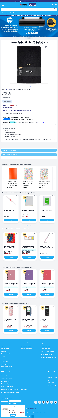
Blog (2, 346)
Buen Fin (50, 380)
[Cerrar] (57, 16)
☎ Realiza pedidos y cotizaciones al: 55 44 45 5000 (28, 1)
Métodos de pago (45, 348)
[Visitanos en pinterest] (47, 402)
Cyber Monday (52, 385)
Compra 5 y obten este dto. (10, 287)
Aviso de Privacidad (46, 346)
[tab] (26, 300)
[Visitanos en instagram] (39, 402)
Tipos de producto (5, 364)
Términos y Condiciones (47, 351)
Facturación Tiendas (26, 346)
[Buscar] (54, 9)
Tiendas (3, 356)
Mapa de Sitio (4, 361)
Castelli (8, 89)
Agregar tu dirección (9, 13)
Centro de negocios (7, 386)
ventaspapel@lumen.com (49, 357)
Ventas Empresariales (6, 366)
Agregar (11, 220)
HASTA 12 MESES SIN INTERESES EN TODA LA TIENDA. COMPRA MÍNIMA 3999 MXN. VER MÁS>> (29, 15)
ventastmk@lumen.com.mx (9, 384)
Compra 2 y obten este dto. (28, 250)
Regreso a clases (52, 377)
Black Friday (51, 382)
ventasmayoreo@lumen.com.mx (11, 392)
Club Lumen (4, 351)
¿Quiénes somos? (5, 354)
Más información (8, 107)
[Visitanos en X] (51, 402)
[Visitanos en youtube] (55, 402)
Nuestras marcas (5, 359)
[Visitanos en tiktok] (35, 402)
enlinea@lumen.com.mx (8, 375)
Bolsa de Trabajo (5, 348)
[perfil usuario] (52, 5)
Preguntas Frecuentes (26, 348)
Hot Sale (50, 375)
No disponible (7, 101)
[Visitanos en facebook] (43, 402)
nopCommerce (32, 408)
